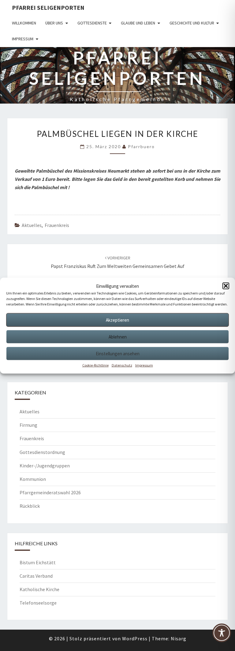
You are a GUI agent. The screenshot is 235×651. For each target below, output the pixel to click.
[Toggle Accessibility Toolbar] (221, 635)
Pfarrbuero (141, 146)
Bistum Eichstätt (38, 562)
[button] (226, 286)
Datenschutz (122, 365)
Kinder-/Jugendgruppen (45, 466)
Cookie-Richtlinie (95, 365)
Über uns (54, 23)
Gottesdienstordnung (42, 452)
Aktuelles (32, 225)
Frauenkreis (57, 225)
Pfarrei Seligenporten (48, 7)
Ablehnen (118, 336)
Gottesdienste (92, 23)
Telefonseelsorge (38, 603)
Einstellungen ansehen (118, 353)
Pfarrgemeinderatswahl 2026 (50, 492)
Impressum (144, 365)
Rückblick (30, 506)
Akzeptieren (117, 320)
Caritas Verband (36, 576)
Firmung (28, 425)
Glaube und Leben (138, 23)
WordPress (134, 638)
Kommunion (33, 479)
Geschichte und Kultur (192, 23)
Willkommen (24, 23)
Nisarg (178, 638)
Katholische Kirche (39, 589)
